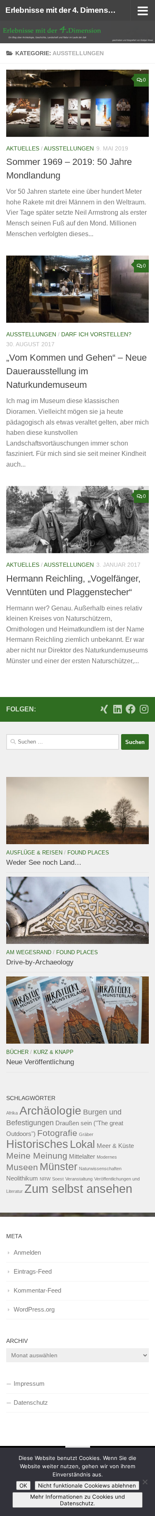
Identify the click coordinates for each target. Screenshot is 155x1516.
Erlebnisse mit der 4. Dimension (61, 10)
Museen (22, 1167)
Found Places (88, 853)
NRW (45, 1178)
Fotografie (57, 1133)
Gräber (86, 1134)
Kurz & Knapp (53, 1052)
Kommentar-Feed (37, 1290)
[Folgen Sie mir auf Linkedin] (117, 709)
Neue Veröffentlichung (40, 1062)
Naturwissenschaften (100, 1168)
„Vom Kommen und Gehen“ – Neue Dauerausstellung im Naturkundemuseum (76, 371)
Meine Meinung (36, 1155)
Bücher (17, 1052)
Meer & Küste (115, 1145)
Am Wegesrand (28, 952)
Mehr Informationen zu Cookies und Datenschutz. (77, 1500)
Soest (58, 1178)
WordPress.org (34, 1309)
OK (23, 1485)
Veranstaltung (79, 1178)
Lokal (82, 1144)
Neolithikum (22, 1178)
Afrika (12, 1112)
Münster (58, 1166)
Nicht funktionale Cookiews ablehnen (87, 1485)
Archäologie (50, 1110)
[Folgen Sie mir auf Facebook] (131, 709)
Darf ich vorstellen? (96, 334)
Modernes (107, 1157)
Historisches (37, 1144)
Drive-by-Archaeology (40, 962)
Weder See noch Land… (43, 862)
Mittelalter (82, 1156)
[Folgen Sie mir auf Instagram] (144, 709)
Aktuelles (22, 148)
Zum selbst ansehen (78, 1188)
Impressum (29, 1383)
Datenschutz (31, 1402)
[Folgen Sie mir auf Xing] (104, 709)
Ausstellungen (69, 148)
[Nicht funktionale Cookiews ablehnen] (145, 1482)
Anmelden (27, 1252)
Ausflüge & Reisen (34, 853)
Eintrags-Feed (33, 1271)
